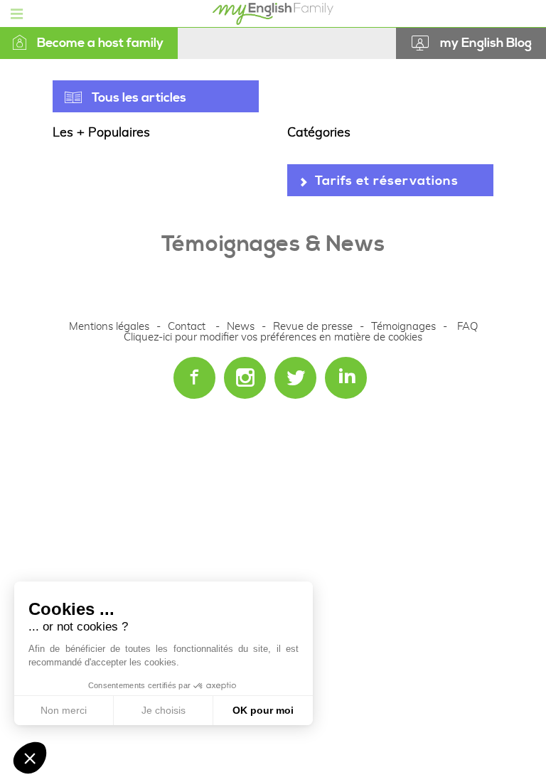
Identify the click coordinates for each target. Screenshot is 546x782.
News (242, 326)
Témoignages (403, 326)
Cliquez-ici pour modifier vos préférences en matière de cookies (273, 337)
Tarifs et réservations (387, 181)
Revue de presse (313, 326)
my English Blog (486, 43)
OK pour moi (263, 710)
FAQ (467, 326)
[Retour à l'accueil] (273, 10)
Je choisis (163, 710)
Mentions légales (109, 326)
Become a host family (100, 43)
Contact (186, 326)
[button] (30, 758)
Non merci (64, 710)
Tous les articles (139, 98)
